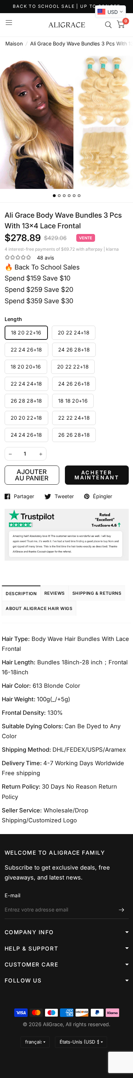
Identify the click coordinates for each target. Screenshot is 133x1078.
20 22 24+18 (73, 333)
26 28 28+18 (26, 401)
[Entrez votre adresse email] (122, 909)
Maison (14, 43)
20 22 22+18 (73, 367)
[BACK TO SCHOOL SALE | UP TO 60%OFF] (66, 6)
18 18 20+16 (73, 401)
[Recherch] (108, 25)
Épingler (102, 496)
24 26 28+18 (74, 350)
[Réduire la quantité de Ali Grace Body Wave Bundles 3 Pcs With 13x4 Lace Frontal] (10, 454)
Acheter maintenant (96, 474)
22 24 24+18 (26, 384)
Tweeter (64, 496)
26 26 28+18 (74, 435)
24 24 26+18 (26, 435)
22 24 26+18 (26, 350)
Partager (24, 496)
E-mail (13, 895)
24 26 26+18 (74, 384)
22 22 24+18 (74, 418)
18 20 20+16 (26, 367)
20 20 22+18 (26, 418)
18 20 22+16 (26, 333)
